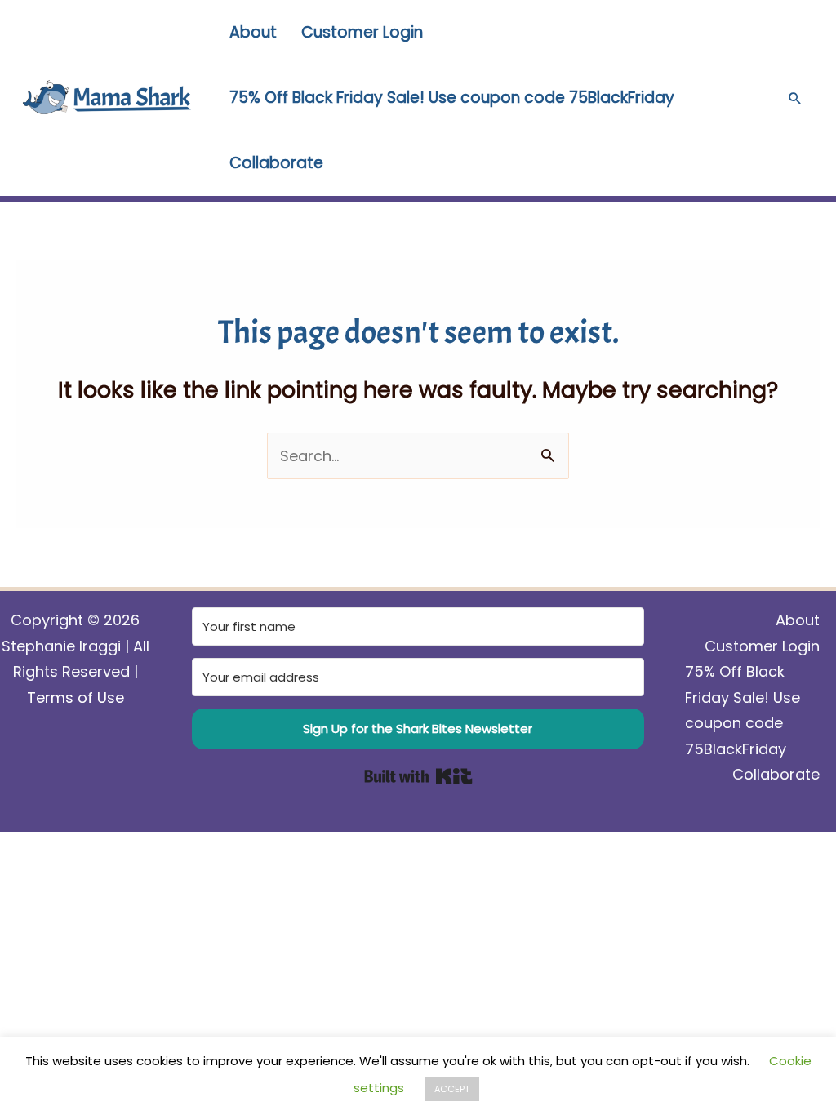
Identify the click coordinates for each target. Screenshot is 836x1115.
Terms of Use (75, 697)
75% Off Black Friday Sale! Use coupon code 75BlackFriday (451, 98)
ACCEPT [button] (451, 1088)
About (253, 32)
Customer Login (362, 32)
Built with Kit (418, 776)
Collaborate (276, 163)
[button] (795, 98)
